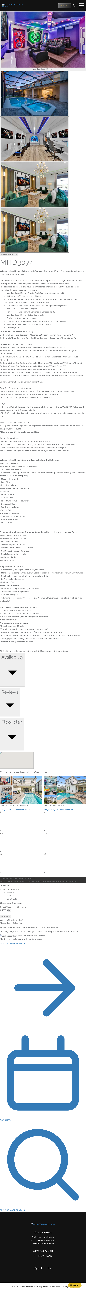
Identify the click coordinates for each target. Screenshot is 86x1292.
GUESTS (4, 910)
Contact (64, 6)
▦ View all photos (9, 254)
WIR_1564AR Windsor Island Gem (15, 810)
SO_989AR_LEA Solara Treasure (58, 810)
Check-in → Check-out (11, 903)
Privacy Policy (68, 1287)
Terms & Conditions (51, 1287)
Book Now (6, 916)
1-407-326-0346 (43, 1256)
